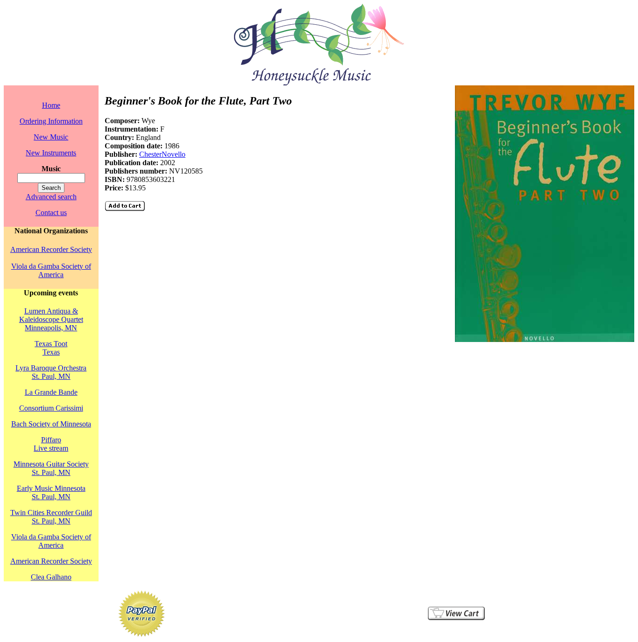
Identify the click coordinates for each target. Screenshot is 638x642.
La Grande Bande (51, 392)
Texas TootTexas (51, 348)
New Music (51, 137)
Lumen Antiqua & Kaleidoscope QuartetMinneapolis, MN (51, 319)
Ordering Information (51, 121)
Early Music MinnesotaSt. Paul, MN (51, 492)
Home (51, 105)
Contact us (51, 212)
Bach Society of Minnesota (51, 424)
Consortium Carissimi (51, 408)
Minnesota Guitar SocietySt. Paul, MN (51, 468)
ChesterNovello (162, 154)
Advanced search (51, 197)
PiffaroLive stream (51, 444)
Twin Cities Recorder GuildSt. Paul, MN (51, 517)
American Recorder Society (51, 249)
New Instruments (51, 153)
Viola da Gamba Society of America (51, 270)
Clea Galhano (51, 577)
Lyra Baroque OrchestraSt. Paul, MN (50, 372)
